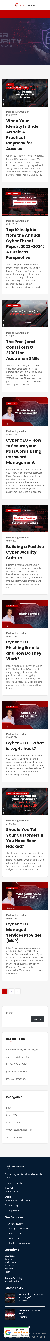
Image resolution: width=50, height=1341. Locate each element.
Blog (10, 85)
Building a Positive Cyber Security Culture (25, 552)
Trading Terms (12, 1210)
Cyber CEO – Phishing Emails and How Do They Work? (23, 650)
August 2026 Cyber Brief (18, 1057)
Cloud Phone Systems (19, 1243)
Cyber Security (15, 1223)
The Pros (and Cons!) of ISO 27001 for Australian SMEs (23, 350)
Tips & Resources (14, 1137)
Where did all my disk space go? (22, 1049)
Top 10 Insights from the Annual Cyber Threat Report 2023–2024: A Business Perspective (25, 243)
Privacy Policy (11, 1205)
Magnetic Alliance (36, 1336)
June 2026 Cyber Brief (16, 1071)
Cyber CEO (11, 403)
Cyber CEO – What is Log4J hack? (25, 745)
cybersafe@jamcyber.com (18, 1200)
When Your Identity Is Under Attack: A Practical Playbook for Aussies (23, 134)
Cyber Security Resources (17, 88)
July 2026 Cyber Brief (16, 1064)
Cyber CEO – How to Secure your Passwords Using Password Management (23, 451)
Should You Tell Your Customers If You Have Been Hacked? (24, 838)
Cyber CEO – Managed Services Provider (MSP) (23, 932)
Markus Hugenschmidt (17, 111)
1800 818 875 (11, 1191)
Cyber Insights (13, 193)
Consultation (14, 1238)
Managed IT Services (18, 1228)
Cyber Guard (14, 1233)
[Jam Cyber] (25, 5)
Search (9, 1012)
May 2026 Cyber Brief (16, 1078)
